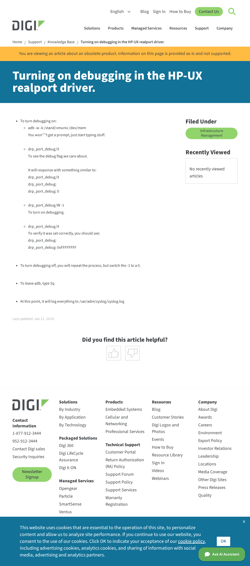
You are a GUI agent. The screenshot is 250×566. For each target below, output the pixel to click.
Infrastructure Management (211, 133)
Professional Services (125, 432)
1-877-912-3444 (26, 433)
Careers (205, 425)
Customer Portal (120, 452)
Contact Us (209, 12)
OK (223, 541)
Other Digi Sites (212, 480)
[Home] (40, 26)
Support (202, 28)
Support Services (121, 490)
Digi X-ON (67, 468)
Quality (204, 495)
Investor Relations (215, 448)
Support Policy (119, 482)
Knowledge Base (61, 42)
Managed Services (146, 28)
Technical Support (122, 445)
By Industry (69, 409)
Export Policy (210, 441)
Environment (210, 433)
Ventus (65, 512)
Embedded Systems (123, 409)
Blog (144, 12)
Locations (207, 464)
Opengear (68, 488)
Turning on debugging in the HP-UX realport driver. (123, 42)
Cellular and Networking (116, 420)
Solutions (92, 28)
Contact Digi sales (28, 449)
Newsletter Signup (32, 474)
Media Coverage (212, 472)
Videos (158, 471)
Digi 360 (66, 446)
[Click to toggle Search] (232, 12)
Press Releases (212, 487)
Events (158, 439)
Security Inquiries (28, 457)
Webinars (160, 478)
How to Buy (180, 12)
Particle (66, 496)
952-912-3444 (24, 441)
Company (225, 28)
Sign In (159, 12)
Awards (205, 417)
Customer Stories (168, 417)
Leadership (208, 456)
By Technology (72, 425)
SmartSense (70, 504)
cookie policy (191, 541)
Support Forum (119, 474)
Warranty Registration (116, 501)
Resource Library (167, 455)
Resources (178, 28)
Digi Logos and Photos (165, 428)
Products (116, 28)
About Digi (207, 409)
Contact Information (24, 423)
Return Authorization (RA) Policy (124, 463)
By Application (72, 417)
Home (17, 42)
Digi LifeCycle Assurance (71, 456)
